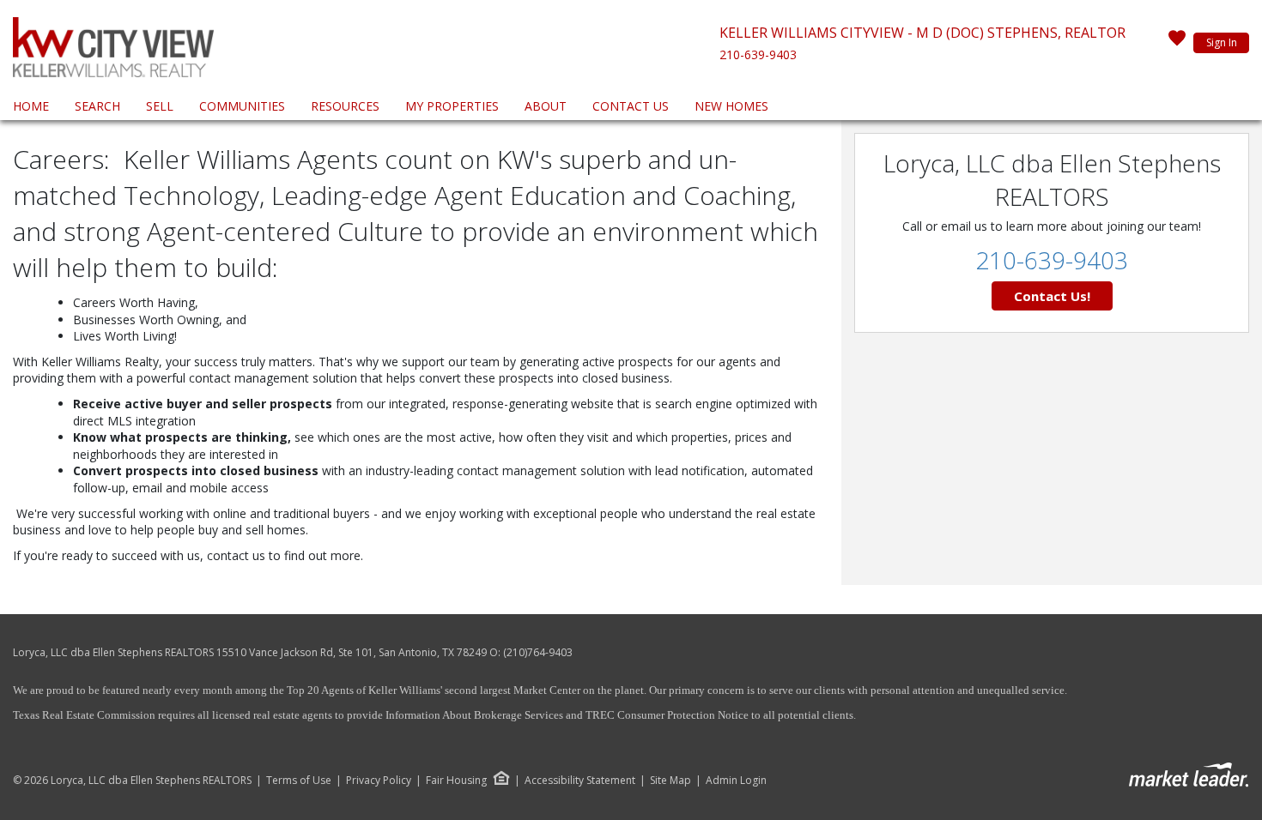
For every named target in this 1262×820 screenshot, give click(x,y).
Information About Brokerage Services (473, 714)
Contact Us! (1052, 295)
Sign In (1221, 42)
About (546, 106)
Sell (159, 106)
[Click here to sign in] (1177, 42)
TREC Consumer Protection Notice (667, 714)
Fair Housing (456, 780)
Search (97, 106)
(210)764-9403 (538, 652)
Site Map (670, 780)
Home (31, 106)
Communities (242, 106)
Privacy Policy (378, 780)
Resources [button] (345, 106)
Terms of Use (298, 780)
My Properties (452, 106)
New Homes (731, 106)
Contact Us (630, 106)
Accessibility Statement (580, 780)
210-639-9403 (758, 54)
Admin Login (736, 780)
